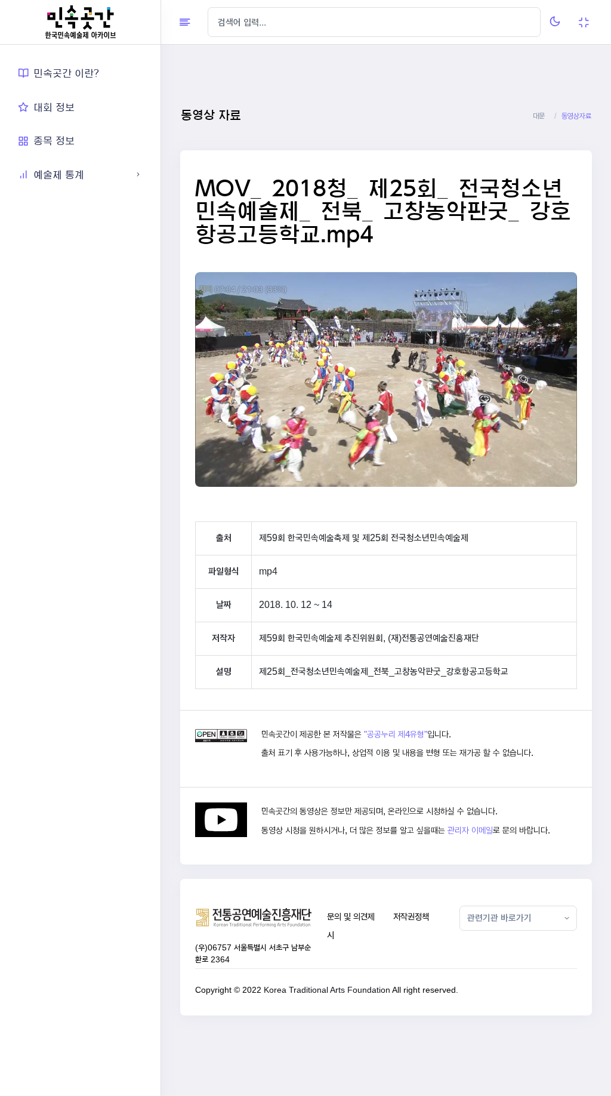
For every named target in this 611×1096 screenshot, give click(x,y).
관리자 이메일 (470, 830)
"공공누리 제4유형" (395, 734)
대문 (539, 116)
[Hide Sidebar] (184, 22)
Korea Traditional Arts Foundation (327, 990)
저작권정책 (411, 916)
